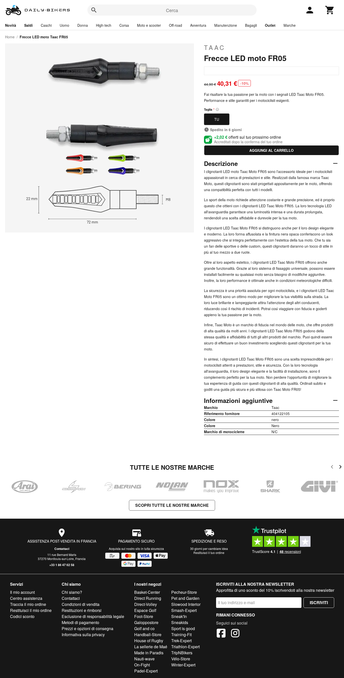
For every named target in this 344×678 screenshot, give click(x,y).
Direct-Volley (145, 604)
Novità (10, 25)
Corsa (124, 25)
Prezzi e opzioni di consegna (87, 628)
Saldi (28, 25)
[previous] (332, 467)
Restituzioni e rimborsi (81, 610)
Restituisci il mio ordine (31, 610)
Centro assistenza (26, 598)
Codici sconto (22, 616)
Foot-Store (143, 616)
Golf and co (144, 628)
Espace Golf (145, 610)
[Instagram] (235, 634)
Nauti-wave (144, 659)
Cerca (172, 10)
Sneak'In (179, 616)
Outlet (270, 25)
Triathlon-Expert (185, 647)
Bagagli (251, 25)
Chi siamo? (72, 592)
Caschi (46, 25)
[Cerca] (93, 10)
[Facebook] (221, 634)
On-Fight (142, 665)
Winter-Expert (183, 665)
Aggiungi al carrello (271, 150)
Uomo (64, 25)
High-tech (103, 25)
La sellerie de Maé (150, 647)
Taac (214, 47)
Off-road (175, 25)
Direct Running (147, 598)
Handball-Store (147, 634)
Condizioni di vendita (80, 604)
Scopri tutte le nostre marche (172, 505)
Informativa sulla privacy (83, 634)
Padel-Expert (146, 671)
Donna (82, 25)
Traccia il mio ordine (28, 604)
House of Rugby (148, 640)
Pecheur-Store (184, 592)
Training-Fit (181, 634)
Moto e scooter (149, 25)
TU (216, 119)
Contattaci (61, 549)
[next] (340, 467)
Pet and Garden (185, 598)
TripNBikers (181, 653)
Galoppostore (146, 622)
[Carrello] (330, 10)
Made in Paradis (148, 653)
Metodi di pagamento (80, 622)
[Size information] (217, 109)
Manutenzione (225, 25)
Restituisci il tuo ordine (208, 552)
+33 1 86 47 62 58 (61, 565)
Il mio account (22, 592)
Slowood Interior (185, 604)
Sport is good (183, 628)
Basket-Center (147, 592)
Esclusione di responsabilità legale (93, 616)
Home (10, 36)
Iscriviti (319, 602)
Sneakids (179, 622)
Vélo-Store (180, 659)
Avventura (198, 25)
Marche (290, 25)
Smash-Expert (184, 610)
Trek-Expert (181, 640)
